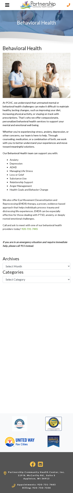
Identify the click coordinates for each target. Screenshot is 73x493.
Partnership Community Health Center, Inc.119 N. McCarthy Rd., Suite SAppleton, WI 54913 (36, 475)
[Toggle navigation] (7, 5)
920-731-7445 (29, 228)
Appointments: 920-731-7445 (36, 484)
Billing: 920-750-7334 (36, 487)
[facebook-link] (33, 464)
